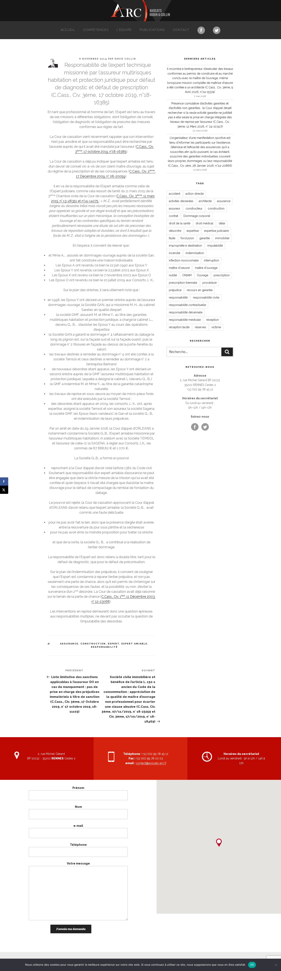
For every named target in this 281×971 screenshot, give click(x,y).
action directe (195, 193)
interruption (211, 260)
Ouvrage (202, 275)
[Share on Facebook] (4, 481)
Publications (152, 30)
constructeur (194, 208)
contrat (173, 216)
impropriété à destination (185, 245)
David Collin (125, 58)
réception (212, 319)
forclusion (187, 238)
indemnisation (195, 253)
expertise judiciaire (216, 230)
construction (93, 643)
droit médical (204, 223)
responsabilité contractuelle (187, 305)
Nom (78, 806)
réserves (200, 327)
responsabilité (104, 647)
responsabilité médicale (185, 319)
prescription (222, 275)
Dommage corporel (196, 216)
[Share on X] (4, 490)
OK (252, 964)
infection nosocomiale (184, 260)
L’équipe (124, 30)
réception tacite (179, 327)
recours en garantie (199, 290)
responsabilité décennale (185, 312)
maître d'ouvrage (206, 267)
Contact (181, 30)
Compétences (96, 30)
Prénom (78, 787)
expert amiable (134, 643)
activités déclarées (181, 201)
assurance (69, 643)
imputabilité (215, 245)
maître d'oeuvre (179, 267)
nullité (173, 275)
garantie (204, 238)
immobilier (222, 238)
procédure (209, 282)
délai (222, 223)
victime (216, 327)
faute (172, 238)
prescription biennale (183, 282)
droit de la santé (179, 223)
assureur (174, 208)
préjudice (175, 290)
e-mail (78, 825)
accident (174, 193)
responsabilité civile (206, 297)
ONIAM (187, 275)
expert (113, 643)
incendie (174, 253)
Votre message (78, 863)
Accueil (68, 30)
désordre (175, 230)
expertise (193, 230)
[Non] (276, 965)
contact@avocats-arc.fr (151, 763)
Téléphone (78, 844)
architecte (205, 201)
